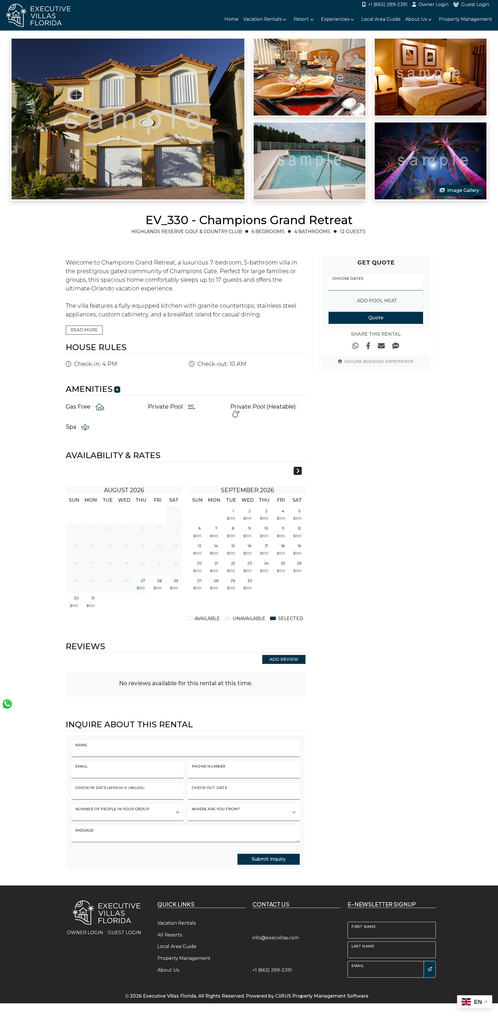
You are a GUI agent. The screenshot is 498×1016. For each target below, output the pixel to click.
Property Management (465, 19)
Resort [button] (302, 19)
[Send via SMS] (395, 346)
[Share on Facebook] (368, 346)
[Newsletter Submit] (430, 969)
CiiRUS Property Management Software (321, 996)
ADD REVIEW (283, 659)
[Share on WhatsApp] (355, 346)
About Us (168, 970)
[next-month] (297, 471)
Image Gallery (463, 190)
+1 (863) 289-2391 (388, 4)
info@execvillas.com (275, 938)
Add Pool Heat (377, 300)
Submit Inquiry (269, 859)
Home (232, 19)
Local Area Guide (381, 19)
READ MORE (84, 330)
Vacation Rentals (176, 923)
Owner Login (433, 4)
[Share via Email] (381, 346)
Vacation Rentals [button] (263, 19)
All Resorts (169, 935)
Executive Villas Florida (169, 996)
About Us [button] (416, 19)
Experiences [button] (335, 19)
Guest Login (475, 4)
